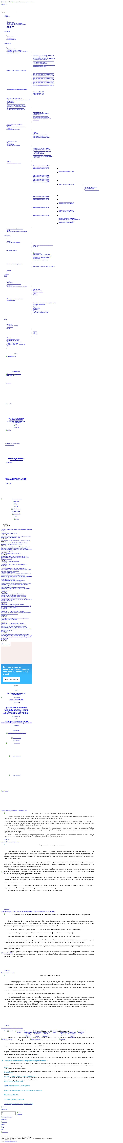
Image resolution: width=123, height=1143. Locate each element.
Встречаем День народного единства (10, 841)
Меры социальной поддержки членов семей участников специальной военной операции (15, 618)
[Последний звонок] (19, 1032)
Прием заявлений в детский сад (9, 533)
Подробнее (6, 839)
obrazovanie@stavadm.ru (11, 1141)
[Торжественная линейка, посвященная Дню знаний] (46, 1036)
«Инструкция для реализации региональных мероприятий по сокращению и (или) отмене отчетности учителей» (16, 577)
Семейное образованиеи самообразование (16, 459)
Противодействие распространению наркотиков (13, 587)
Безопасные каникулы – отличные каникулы (12, 1028)
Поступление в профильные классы (10, 561)
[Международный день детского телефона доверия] (37, 1036)
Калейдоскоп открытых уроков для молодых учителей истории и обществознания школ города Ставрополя (28, 911)
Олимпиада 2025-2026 (16, 700)
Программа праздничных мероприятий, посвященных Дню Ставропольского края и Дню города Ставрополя (16, 574)
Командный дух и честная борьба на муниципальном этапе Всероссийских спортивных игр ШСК (16, 536)
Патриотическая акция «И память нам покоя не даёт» (14, 810)
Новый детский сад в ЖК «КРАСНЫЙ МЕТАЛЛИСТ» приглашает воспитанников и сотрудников (14, 543)
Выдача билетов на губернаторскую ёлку (11, 553)
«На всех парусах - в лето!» (8, 972)
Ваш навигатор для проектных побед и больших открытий (15, 540)
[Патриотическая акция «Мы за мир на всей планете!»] (28, 1036)
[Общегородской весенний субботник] (63, 1034)
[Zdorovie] (10, 1030)
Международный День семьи (8, 579)
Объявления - (4, 591)
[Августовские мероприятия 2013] (81, 1033)
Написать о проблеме (11, 679)
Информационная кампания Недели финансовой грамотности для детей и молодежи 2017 (13, 581)
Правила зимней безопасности (8, 572)
